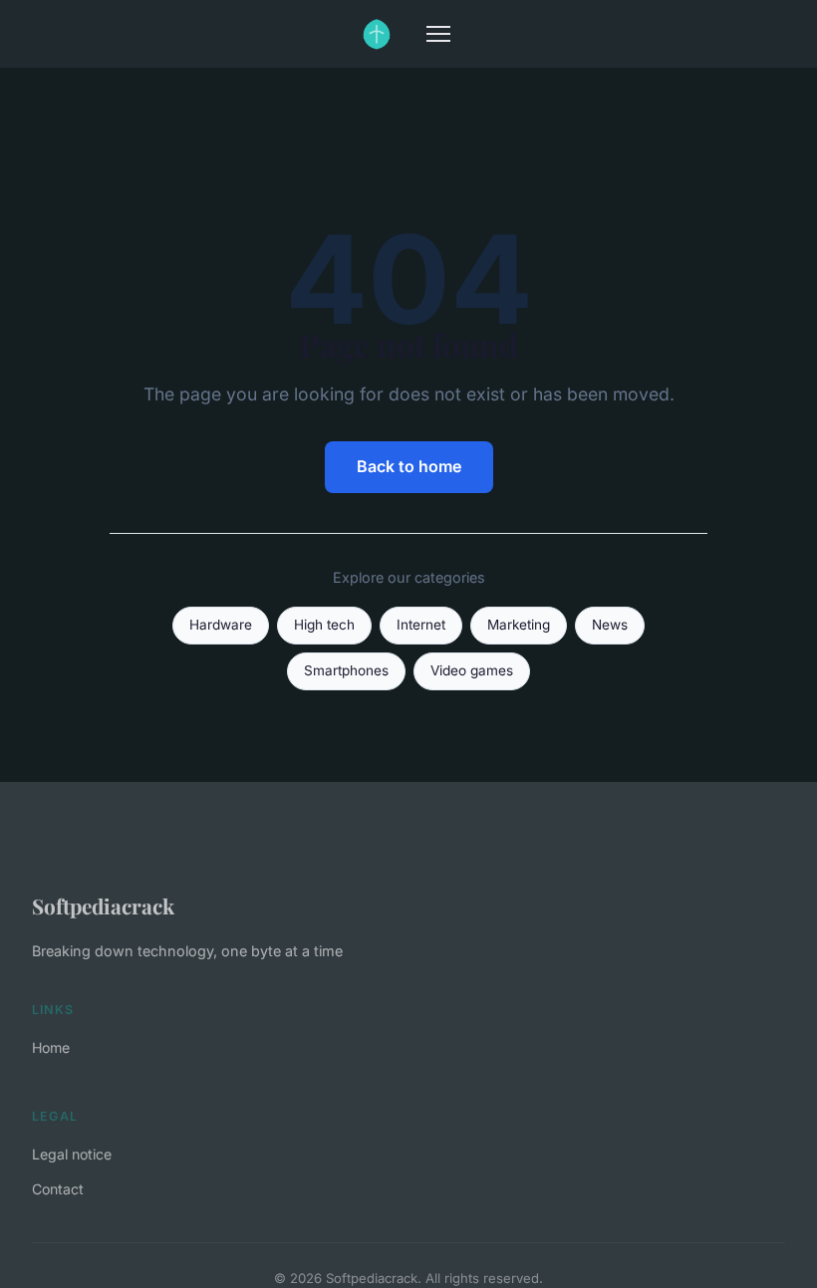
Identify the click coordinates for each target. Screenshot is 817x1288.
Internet (421, 625)
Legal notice (72, 1154)
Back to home (409, 466)
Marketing (518, 625)
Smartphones (346, 670)
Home (51, 1047)
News (610, 625)
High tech (324, 625)
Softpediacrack (103, 905)
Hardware (220, 625)
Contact (58, 1188)
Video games (471, 670)
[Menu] (438, 34)
